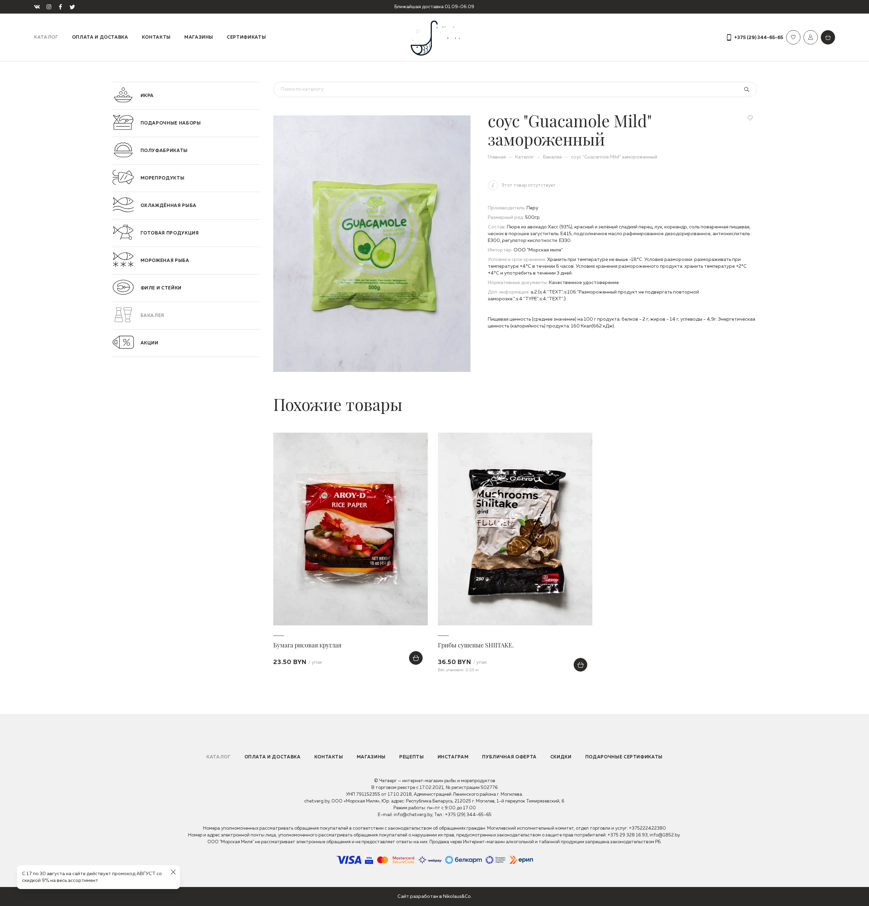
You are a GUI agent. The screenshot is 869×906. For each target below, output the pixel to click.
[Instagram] (49, 7)
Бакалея (153, 316)
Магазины (198, 37)
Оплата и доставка (100, 37)
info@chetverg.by (413, 815)
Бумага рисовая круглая (307, 645)
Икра (147, 96)
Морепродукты (163, 178)
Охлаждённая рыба (169, 206)
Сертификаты (246, 37)
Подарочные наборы (171, 123)
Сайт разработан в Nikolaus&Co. (434, 896)
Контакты (156, 37)
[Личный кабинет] (810, 37)
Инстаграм (453, 757)
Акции (150, 343)
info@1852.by (665, 835)
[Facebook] (60, 7)
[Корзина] (828, 37)
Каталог (46, 37)
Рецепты (411, 757)
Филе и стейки (161, 288)
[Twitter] (72, 7)
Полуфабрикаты (164, 151)
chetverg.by (316, 801)
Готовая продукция (170, 233)
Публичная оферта (509, 757)
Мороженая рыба (165, 261)
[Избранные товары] (793, 37)
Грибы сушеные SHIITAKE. (476, 645)
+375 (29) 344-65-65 (468, 815)
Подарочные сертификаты (624, 757)
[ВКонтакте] (37, 7)
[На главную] (434, 37)
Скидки (561, 757)
